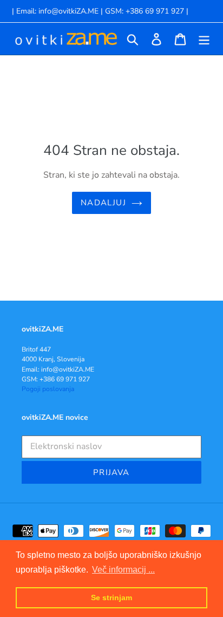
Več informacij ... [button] (123, 569)
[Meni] (204, 39)
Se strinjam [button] (111, 597)
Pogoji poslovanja (48, 389)
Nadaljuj (103, 202)
